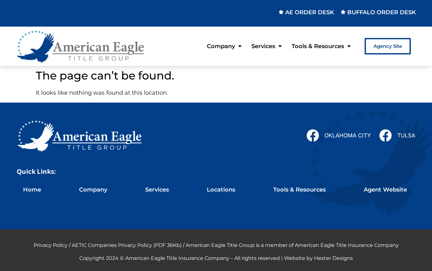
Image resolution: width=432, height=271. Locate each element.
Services (263, 46)
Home (32, 189)
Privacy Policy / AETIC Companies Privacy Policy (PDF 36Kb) (108, 245)
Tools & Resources (318, 46)
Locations (221, 189)
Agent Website (385, 189)
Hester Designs (333, 258)
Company (221, 46)
